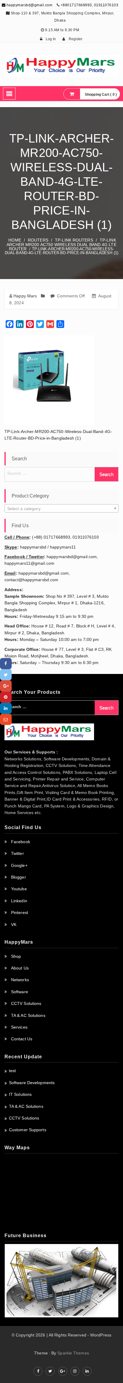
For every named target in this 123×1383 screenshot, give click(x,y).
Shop (16, 956)
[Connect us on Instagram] (74, 1371)
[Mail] (6, 719)
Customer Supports (27, 1129)
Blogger (18, 877)
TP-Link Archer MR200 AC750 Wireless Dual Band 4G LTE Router (61, 244)
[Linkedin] (6, 708)
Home (14, 240)
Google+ (19, 865)
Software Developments (32, 1082)
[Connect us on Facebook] (37, 1371)
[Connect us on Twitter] (50, 1371)
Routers (38, 240)
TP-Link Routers (74, 240)
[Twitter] (6, 674)
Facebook (20, 841)
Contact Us (21, 1038)
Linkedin (19, 900)
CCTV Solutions (26, 1003)
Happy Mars (25, 295)
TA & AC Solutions (28, 1015)
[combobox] (61, 508)
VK (13, 924)
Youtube (19, 888)
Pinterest (19, 912)
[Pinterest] (6, 697)
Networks (20, 979)
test (12, 1070)
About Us (20, 968)
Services (19, 1027)
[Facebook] (6, 663)
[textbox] (61, 508)
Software (19, 991)
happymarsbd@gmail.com (28, 5)
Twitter (17, 853)
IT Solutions (20, 1094)
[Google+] (6, 685)
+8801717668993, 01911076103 (90, 5)
